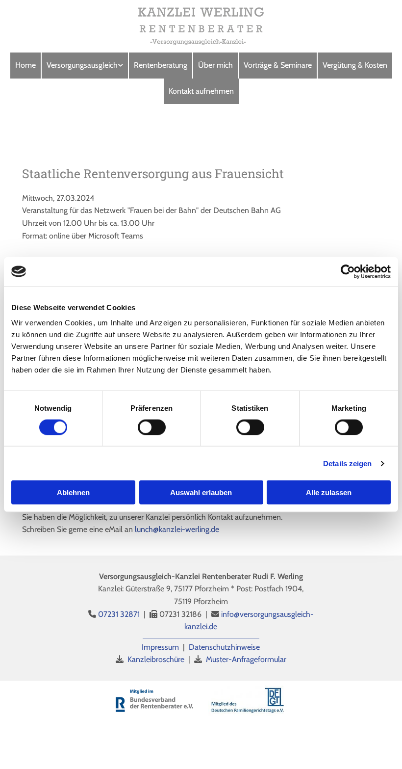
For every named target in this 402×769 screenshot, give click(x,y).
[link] (84, 65)
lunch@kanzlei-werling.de (176, 529)
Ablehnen (73, 492)
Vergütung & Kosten (355, 65)
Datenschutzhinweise (224, 647)
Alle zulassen (329, 492)
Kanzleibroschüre (155, 659)
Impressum (160, 647)
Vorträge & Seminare (278, 65)
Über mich (215, 65)
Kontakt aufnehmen (201, 91)
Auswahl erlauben (201, 492)
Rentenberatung (160, 65)
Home (25, 65)
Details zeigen (347, 463)
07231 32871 (119, 614)
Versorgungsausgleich (82, 65)
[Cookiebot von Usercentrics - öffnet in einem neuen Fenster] (348, 271)
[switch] (152, 427)
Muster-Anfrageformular (246, 659)
